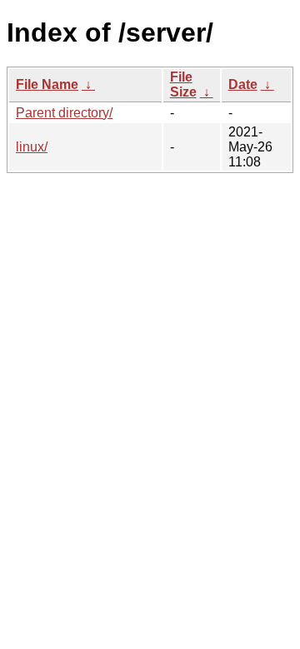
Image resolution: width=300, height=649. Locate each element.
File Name (47, 84)
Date (243, 84)
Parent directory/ (64, 113)
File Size (183, 84)
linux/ (32, 147)
